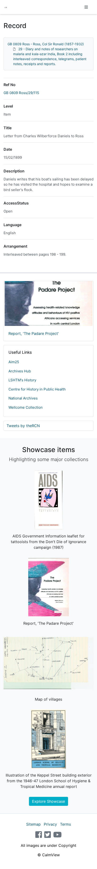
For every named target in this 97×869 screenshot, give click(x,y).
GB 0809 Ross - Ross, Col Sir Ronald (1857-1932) (46, 44)
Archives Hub (19, 371)
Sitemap (33, 824)
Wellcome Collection (25, 407)
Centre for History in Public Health (37, 389)
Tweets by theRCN (23, 425)
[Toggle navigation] (86, 7)
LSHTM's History (22, 380)
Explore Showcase (48, 801)
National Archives (23, 398)
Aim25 (13, 362)
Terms (65, 824)
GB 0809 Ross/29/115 (21, 93)
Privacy (50, 824)
